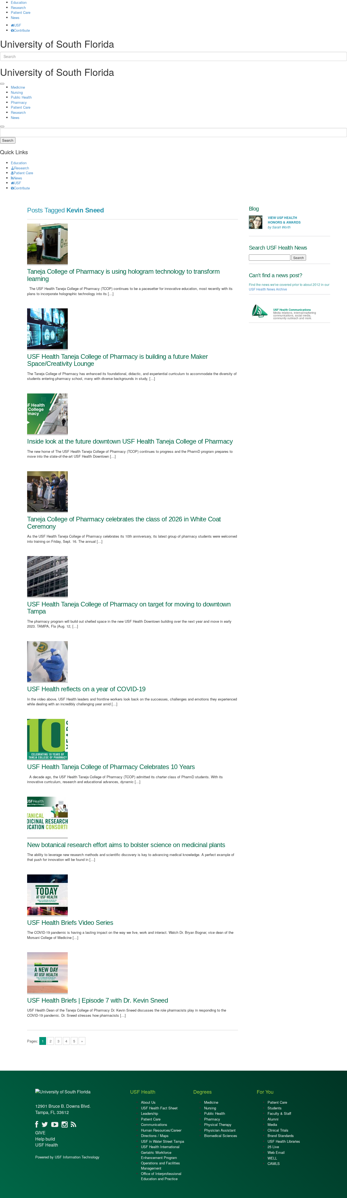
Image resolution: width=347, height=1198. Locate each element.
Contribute (22, 30)
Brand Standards (281, 1135)
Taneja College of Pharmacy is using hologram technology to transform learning (123, 275)
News (15, 17)
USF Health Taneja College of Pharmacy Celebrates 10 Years (111, 766)
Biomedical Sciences (220, 1135)
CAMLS (274, 1163)
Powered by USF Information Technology (67, 1157)
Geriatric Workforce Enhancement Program (159, 1155)
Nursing (17, 92)
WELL (272, 1158)
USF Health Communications (292, 310)
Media (272, 1124)
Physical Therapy (218, 1124)
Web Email (276, 1152)
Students (275, 1107)
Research (18, 7)
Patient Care (20, 12)
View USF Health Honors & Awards (284, 220)
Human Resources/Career (161, 1130)
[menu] (2, 84)
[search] (2, 126)
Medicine (18, 87)
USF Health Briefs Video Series (70, 922)
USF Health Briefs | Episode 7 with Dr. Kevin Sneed (97, 1000)
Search (7, 140)
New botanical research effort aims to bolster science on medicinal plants (126, 844)
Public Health (21, 97)
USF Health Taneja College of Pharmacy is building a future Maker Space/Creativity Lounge (117, 360)
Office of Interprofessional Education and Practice (161, 1176)
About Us (148, 1102)
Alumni (273, 1119)
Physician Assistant (220, 1130)
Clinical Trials (278, 1130)
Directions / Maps (155, 1135)
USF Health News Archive (268, 289)
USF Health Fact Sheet (159, 1107)
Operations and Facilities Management (160, 1165)
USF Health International (160, 1146)
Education (19, 162)
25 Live (273, 1146)
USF (17, 25)
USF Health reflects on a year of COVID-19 (86, 689)
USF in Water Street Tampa (162, 1141)
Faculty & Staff (279, 1113)
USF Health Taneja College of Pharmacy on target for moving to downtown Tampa (128, 607)
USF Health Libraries (284, 1141)
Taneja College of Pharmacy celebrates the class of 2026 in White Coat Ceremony (124, 522)
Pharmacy (19, 102)
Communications (154, 1124)
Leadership (149, 1113)
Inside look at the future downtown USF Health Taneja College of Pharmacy (130, 441)
